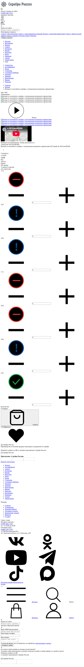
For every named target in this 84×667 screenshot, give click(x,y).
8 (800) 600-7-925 (7, 13)
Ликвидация (9, 498)
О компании (9, 507)
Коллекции (9, 493)
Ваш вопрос (5, 637)
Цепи (7, 476)
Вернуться (6, 427)
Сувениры (8, 71)
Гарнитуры (9, 65)
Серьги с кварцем (12, 36)
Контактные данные (12, 513)
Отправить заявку (7, 645)
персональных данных (43, 643)
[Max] (47, 580)
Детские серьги (24, 36)
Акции (7, 497)
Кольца (7, 87)
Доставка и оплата (11, 511)
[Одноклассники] (47, 549)
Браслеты (8, 474)
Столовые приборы (12, 72)
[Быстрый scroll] (1, 586)
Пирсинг (33, 36)
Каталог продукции (8, 462)
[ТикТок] (16, 580)
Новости (8, 515)
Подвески (8, 471)
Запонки (8, 74)
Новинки (8, 495)
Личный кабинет (11, 509)
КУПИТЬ (35, 425)
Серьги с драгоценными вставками (30, 34)
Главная (7, 85)
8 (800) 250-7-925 (7, 529)
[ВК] (16, 549)
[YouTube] (16, 565)
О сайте (7, 517)
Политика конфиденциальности (12, 582)
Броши (7, 473)
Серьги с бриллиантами (9, 34)
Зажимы (8, 76)
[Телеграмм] (47, 565)
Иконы (7, 80)
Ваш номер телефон (8, 633)
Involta (3, 584)
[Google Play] (6, 460)
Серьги (7, 469)
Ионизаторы (9, 78)
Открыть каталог (7, 38)
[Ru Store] (29, 460)
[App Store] (18, 460)
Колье (7, 69)
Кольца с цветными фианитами (54, 34)
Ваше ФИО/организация (9, 629)
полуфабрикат (10, 67)
